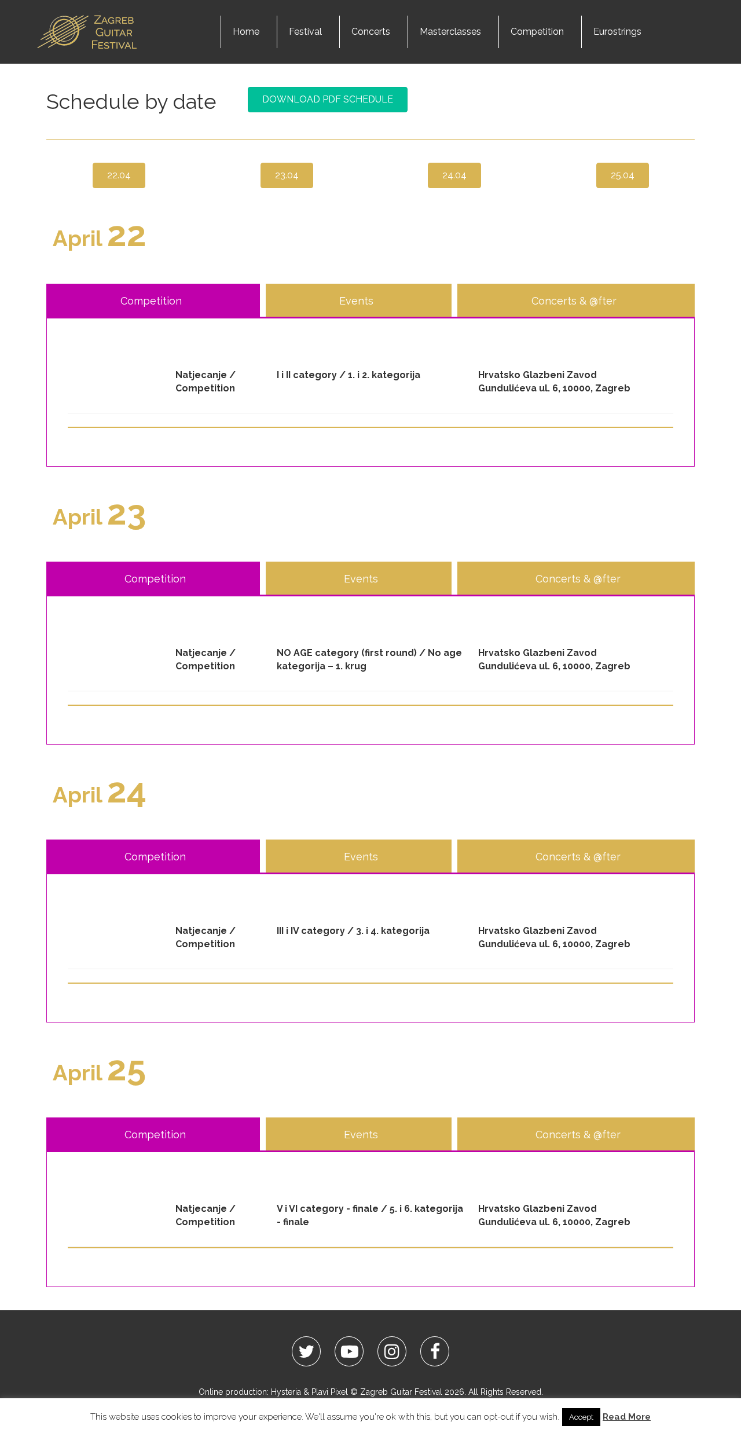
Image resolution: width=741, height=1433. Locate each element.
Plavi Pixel (329, 1392)
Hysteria (286, 1392)
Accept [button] (581, 1417)
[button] (328, 99)
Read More (627, 1417)
